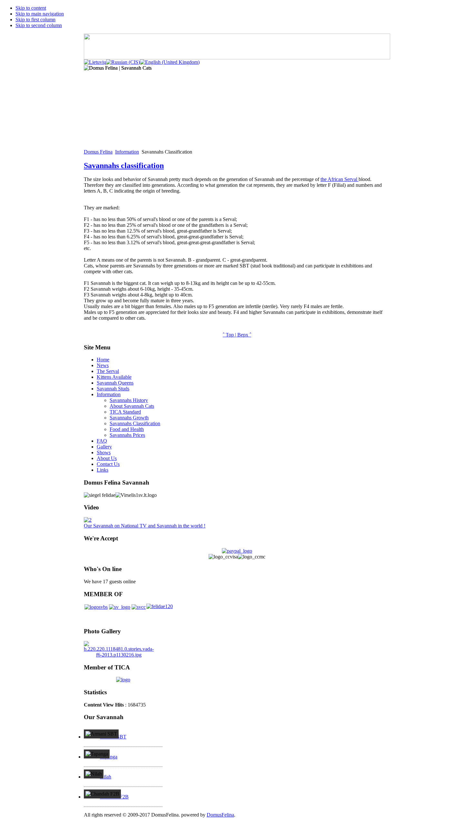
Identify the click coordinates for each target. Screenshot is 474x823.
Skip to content (30, 8)
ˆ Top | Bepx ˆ (237, 334)
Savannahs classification (124, 165)
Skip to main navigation (39, 13)
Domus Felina (98, 152)
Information (127, 152)
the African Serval (340, 179)
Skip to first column (35, 19)
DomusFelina (220, 815)
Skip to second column (38, 25)
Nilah (105, 776)
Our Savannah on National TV (144, 525)
